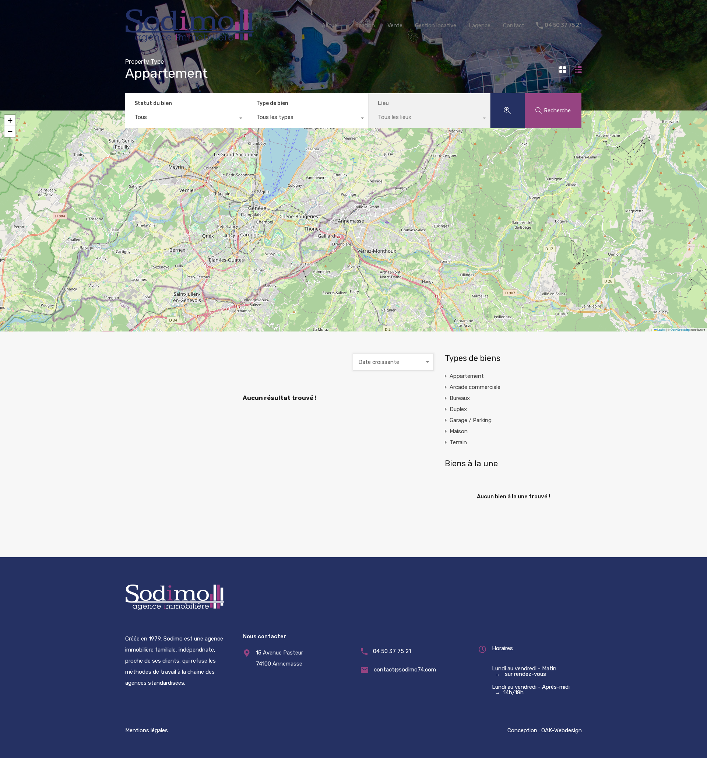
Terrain (458, 442)
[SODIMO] (189, 40)
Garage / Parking (471, 420)
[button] (9, 131)
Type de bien (272, 103)
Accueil (331, 25)
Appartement (467, 376)
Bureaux (460, 398)
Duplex (458, 409)
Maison (459, 431)
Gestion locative (435, 25)
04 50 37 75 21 (563, 25)
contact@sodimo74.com (405, 669)
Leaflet (661, 329)
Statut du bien (153, 103)
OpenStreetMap (680, 329)
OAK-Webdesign (561, 730)
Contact (513, 25)
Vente (394, 25)
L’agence (479, 25)
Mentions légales (146, 730)
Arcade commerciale (475, 387)
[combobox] (186, 119)
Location (363, 25)
